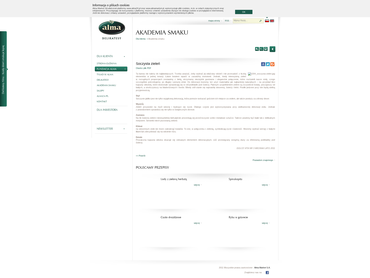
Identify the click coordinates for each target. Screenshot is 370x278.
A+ (257, 49)
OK (243, 12)
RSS (227, 20)
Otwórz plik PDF (143, 68)
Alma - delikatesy (111, 29)
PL (267, 20)
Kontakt (102, 101)
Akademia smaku (106, 85)
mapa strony (214, 20)
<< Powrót (140, 156)
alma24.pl (102, 96)
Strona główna (106, 63)
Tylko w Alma (105, 74)
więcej (197, 185)
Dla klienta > (142, 39)
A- (261, 49)
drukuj (265, 49)
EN (272, 20)
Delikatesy (103, 79)
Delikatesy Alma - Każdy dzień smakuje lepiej (5, 69)
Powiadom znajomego (263, 160)
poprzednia (272, 49)
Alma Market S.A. (262, 267)
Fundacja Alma (106, 69)
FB (267, 272)
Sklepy (100, 90)
